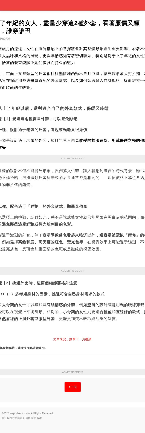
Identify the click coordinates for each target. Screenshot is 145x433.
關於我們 (7, 418)
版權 (39, 418)
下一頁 (72, 386)
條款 (27, 418)
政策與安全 (18, 418)
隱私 (33, 418)
